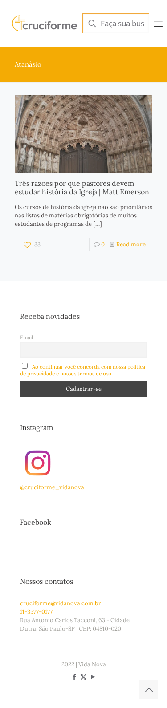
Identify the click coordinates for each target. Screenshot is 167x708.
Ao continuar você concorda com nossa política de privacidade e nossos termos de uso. (82, 370)
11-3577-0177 (36, 611)
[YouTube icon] (93, 676)
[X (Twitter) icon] (83, 676)
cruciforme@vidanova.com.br (60, 603)
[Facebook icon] (74, 676)
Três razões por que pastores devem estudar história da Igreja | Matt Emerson (82, 187)
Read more (131, 244)
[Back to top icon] (148, 689)
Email (26, 337)
